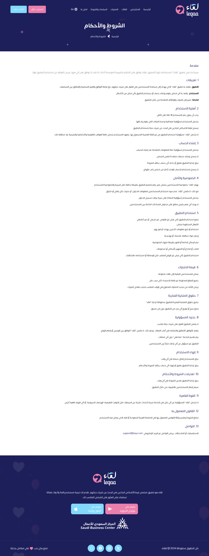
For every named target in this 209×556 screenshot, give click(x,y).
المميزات (114, 9)
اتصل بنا (84, 9)
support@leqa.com (133, 433)
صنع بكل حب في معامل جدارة (29, 548)
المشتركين (135, 9)
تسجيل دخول (37, 9)
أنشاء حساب (18, 9)
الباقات (124, 9)
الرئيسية (147, 9)
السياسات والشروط (99, 9)
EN (72, 9)
